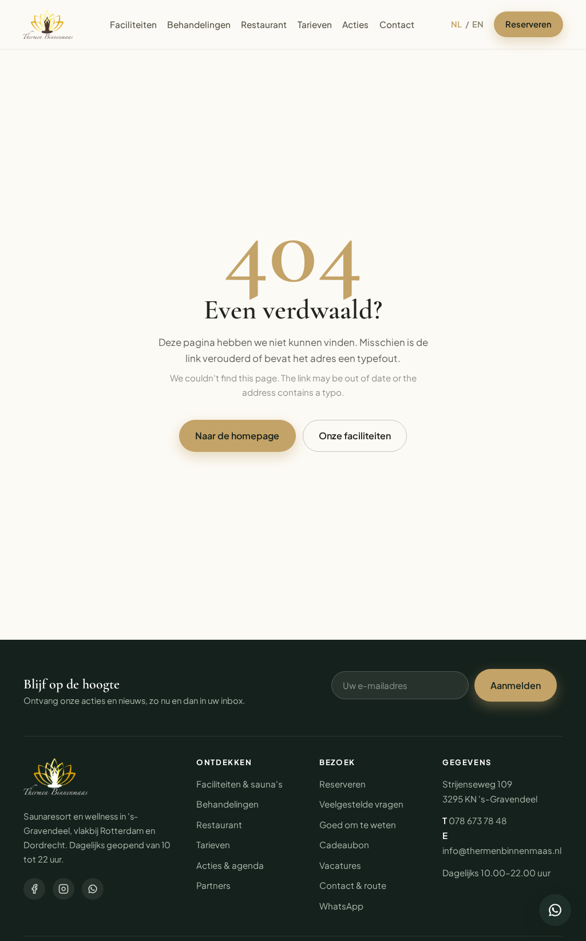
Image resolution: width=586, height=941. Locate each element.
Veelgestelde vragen (361, 803)
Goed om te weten (357, 824)
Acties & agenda (230, 865)
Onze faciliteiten (355, 436)
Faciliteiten (133, 24)
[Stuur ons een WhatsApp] (555, 910)
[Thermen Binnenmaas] (55, 776)
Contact (396, 24)
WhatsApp (341, 905)
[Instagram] (63, 889)
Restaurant (264, 24)
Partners (213, 885)
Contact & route (352, 885)
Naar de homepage (237, 436)
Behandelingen (199, 24)
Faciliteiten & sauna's (239, 783)
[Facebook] (34, 889)
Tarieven (315, 24)
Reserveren (528, 24)
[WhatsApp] (93, 889)
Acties (355, 24)
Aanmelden (515, 685)
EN (478, 24)
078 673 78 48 (478, 820)
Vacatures (340, 865)
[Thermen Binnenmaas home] (48, 24)
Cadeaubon (344, 844)
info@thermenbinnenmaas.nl (501, 850)
